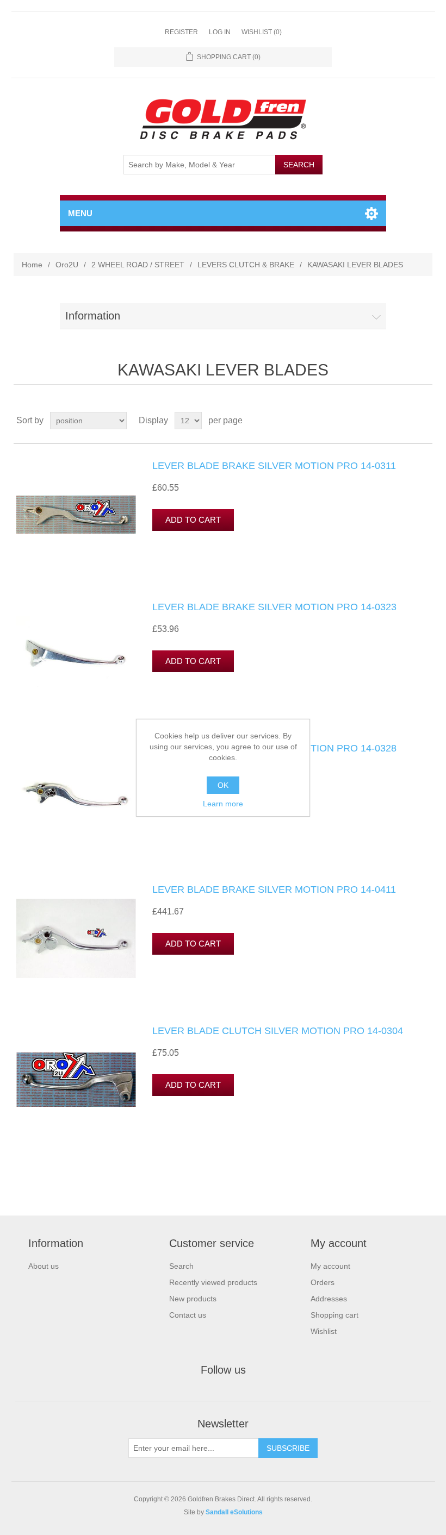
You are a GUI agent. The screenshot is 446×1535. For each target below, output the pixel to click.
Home (32, 264)
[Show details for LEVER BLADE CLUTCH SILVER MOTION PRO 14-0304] (76, 1079)
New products (192, 1298)
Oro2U (66, 264)
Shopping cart (334, 1315)
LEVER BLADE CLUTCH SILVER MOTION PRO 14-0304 (277, 1030)
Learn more (223, 803)
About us (43, 1266)
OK (223, 785)
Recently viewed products (213, 1282)
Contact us (187, 1315)
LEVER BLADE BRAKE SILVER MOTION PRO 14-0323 (274, 607)
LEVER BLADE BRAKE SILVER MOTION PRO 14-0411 (274, 889)
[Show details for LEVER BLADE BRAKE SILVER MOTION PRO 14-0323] (76, 656)
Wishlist (324, 1331)
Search (181, 1266)
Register (181, 32)
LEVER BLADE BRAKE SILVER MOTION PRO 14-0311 (274, 465)
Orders (322, 1282)
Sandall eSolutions (234, 1512)
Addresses (329, 1298)
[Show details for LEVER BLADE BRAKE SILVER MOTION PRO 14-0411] (76, 938)
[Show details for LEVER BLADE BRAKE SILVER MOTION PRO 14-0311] (76, 514)
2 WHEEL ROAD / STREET (137, 264)
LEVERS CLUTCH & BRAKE (245, 264)
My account (330, 1266)
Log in (220, 32)
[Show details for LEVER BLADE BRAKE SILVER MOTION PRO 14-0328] (76, 797)
